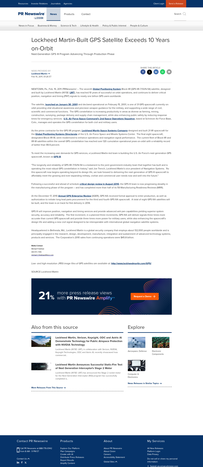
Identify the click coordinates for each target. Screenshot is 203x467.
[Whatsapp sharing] (162, 72)
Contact (85, 14)
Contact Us (22, 458)
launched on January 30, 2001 (61, 104)
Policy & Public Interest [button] (114, 25)
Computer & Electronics (133, 376)
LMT (72, 92)
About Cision (109, 451)
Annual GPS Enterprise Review (74, 196)
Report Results (67, 460)
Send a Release (176, 3)
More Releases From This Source (47, 387)
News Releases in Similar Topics (143, 383)
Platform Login (153, 451)
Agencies (68, 3)
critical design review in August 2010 (99, 184)
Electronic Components (158, 353)
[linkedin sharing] (156, 72)
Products (69, 14)
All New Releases (155, 448)
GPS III (57, 156)
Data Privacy (153, 454)
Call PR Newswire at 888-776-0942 (36, 448)
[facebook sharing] (142, 72)
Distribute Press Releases (72, 457)
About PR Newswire (113, 448)
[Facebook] (22, 462)
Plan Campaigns (67, 451)
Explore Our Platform (70, 448)
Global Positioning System (107, 89)
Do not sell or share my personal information (162, 460)
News (53, 14)
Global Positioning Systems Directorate (56, 134)
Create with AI (66, 454)
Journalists (56, 3)
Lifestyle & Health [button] (89, 25)
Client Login (159, 3)
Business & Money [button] (47, 25)
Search (177, 14)
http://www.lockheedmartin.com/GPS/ (131, 263)
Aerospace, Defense (137, 351)
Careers (107, 454)
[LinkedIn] (18, 462)
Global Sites (109, 461)
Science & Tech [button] (69, 25)
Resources (23, 3)
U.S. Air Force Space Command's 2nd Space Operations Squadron (99, 118)
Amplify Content (67, 463)
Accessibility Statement (114, 457)
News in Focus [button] (26, 25)
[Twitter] (25, 462)
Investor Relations (39, 3)
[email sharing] (169, 72)
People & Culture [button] (139, 25)
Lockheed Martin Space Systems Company (105, 130)
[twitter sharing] (149, 72)
